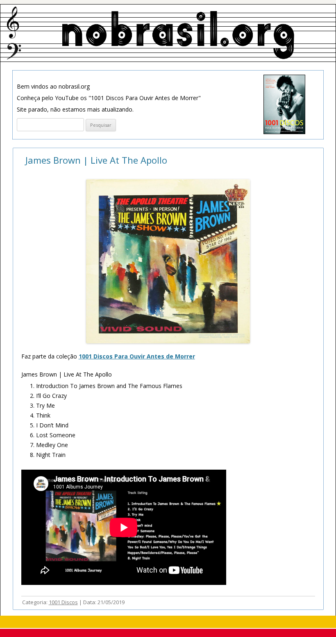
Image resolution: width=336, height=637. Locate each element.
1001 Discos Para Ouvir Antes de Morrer (137, 356)
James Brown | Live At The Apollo (96, 160)
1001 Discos (63, 602)
